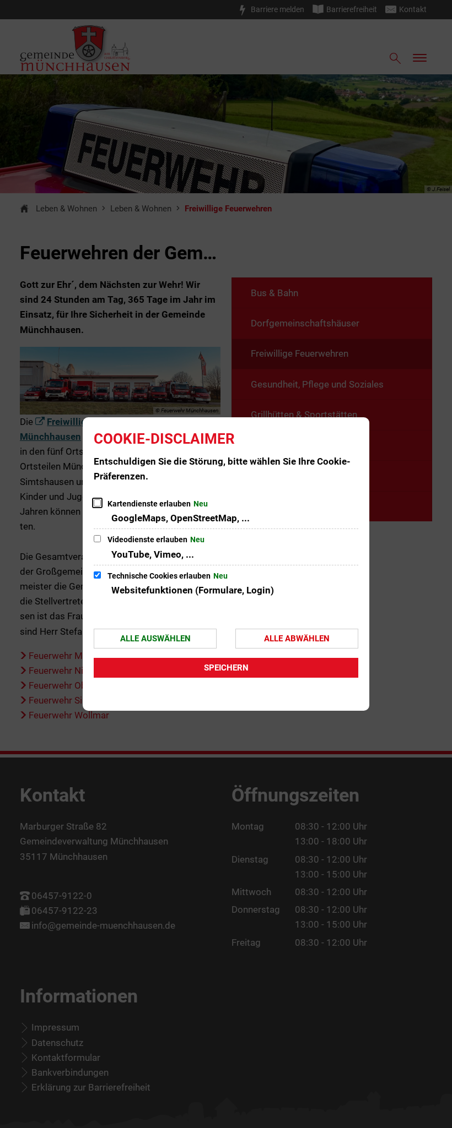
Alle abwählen (297, 639)
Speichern (226, 668)
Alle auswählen (155, 639)
